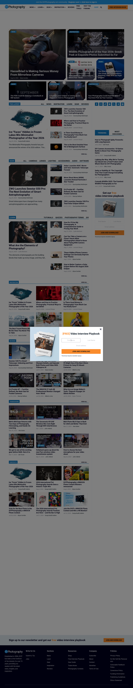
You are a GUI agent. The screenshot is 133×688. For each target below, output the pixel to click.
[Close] (101, 329)
